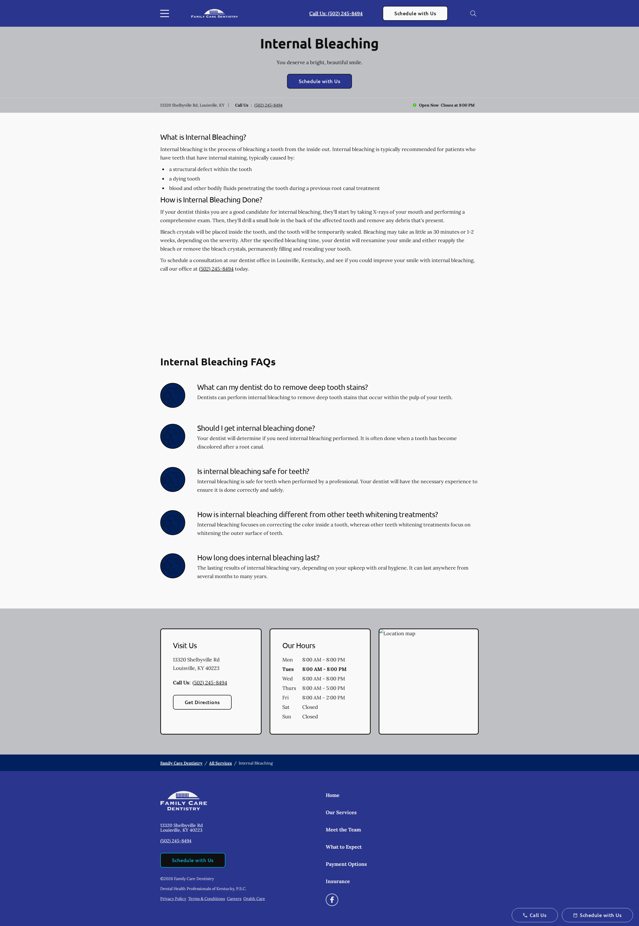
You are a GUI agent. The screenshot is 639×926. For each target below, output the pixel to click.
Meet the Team (343, 829)
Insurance (338, 881)
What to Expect (344, 847)
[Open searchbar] (473, 13)
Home (332, 795)
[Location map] (428, 681)
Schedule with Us (415, 13)
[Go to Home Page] (214, 13)
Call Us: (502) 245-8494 (336, 13)
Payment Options (346, 864)
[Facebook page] (332, 900)
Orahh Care (254, 898)
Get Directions (202, 702)
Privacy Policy (173, 898)
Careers (234, 898)
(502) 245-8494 (268, 105)
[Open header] (165, 13)
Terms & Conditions (206, 898)
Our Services (341, 812)
